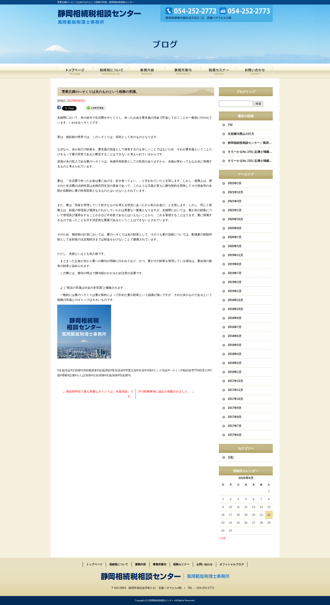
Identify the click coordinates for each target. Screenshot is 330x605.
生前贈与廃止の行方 (241, 133)
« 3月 (222, 538)
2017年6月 (235, 435)
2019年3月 (235, 282)
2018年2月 (235, 363)
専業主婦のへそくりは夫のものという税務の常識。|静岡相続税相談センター (95, 2)
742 (230, 124)
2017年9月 (235, 408)
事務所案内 (183, 71)
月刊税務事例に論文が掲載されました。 (166, 391)
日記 (231, 457)
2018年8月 (235, 318)
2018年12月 (235, 300)
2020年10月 (235, 219)
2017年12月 (235, 381)
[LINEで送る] (95, 108)
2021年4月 (235, 201)
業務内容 (147, 71)
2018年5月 (235, 345)
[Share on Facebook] (59, 108)
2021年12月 (235, 192)
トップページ (75, 71)
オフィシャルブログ (232, 564)
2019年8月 (235, 264)
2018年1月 (235, 372)
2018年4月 (235, 354)
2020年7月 (235, 237)
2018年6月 (235, 336)
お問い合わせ (255, 71)
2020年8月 (235, 228)
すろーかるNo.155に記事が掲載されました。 (250, 151)
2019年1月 (235, 291)
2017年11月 (235, 390)
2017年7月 (235, 426)
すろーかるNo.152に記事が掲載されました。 (250, 160)
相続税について (111, 71)
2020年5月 (235, 246)
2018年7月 (235, 327)
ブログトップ (245, 91)
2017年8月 (235, 417)
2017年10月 (235, 399)
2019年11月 (235, 255)
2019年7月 (235, 273)
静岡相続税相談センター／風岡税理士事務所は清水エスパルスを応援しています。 (250, 142)
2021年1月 (235, 210)
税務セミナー (219, 71)
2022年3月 (235, 183)
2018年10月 (235, 309)
